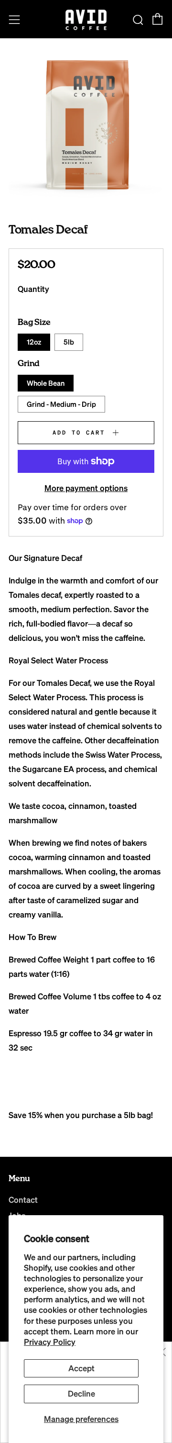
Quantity (33, 288)
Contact (23, 1199)
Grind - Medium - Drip (61, 404)
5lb (69, 342)
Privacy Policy (49, 1341)
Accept (81, 1368)
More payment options (86, 487)
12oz (34, 342)
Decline (81, 1393)
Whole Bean (45, 383)
